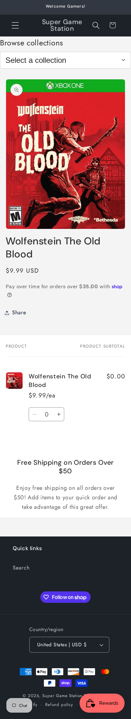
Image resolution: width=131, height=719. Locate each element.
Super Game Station (62, 696)
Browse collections (31, 42)
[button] (15, 25)
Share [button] (19, 312)
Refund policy (59, 705)
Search (21, 567)
